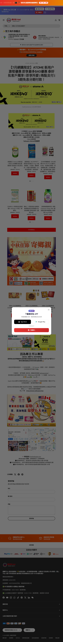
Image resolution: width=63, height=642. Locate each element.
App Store (24, 322)
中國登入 (32, 330)
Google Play (41, 322)
